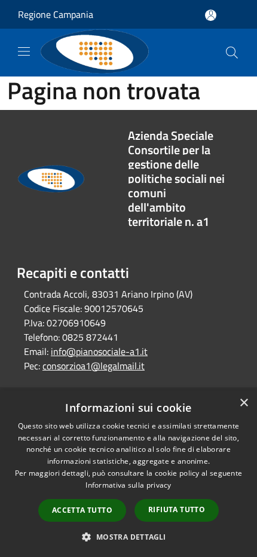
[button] (128, 537)
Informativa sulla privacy (128, 485)
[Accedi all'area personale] (210, 15)
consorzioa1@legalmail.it (93, 366)
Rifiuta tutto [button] (176, 509)
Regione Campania (55, 14)
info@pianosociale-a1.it (99, 351)
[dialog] (128, 473)
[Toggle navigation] (24, 51)
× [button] (243, 403)
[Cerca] (232, 52)
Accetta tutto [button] (82, 510)
